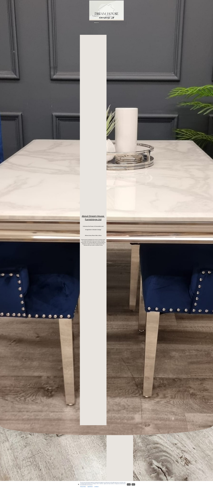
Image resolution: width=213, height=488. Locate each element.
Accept (128, 484)
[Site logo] (106, 10)
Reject (133, 484)
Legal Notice (90, 486)
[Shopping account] (128, 23)
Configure (96, 486)
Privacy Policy (83, 486)
